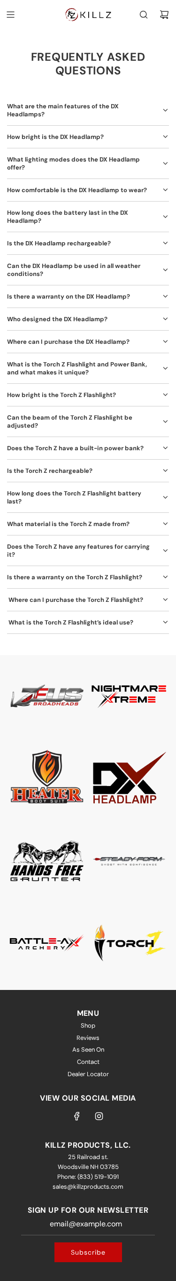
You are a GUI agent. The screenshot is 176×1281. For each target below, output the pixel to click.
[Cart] (164, 14)
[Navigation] (10, 14)
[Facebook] (77, 1116)
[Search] (143, 14)
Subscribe (88, 1252)
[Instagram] (99, 1116)
